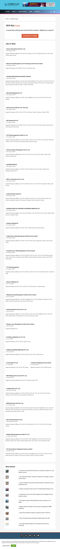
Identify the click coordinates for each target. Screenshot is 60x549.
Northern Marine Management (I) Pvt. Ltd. (18, 150)
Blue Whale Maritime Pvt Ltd (14, 419)
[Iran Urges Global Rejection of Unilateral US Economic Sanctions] (9, 523)
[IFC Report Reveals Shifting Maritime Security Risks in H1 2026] (9, 500)
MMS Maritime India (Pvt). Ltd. (14, 403)
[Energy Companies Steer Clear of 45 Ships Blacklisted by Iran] (9, 489)
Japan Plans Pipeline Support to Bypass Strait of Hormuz (34, 512)
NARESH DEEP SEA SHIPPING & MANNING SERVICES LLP (23, 208)
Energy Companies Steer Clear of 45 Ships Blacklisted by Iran (36, 489)
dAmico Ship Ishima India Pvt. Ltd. (15, 49)
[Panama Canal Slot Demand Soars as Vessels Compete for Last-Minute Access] (9, 470)
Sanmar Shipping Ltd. (12, 282)
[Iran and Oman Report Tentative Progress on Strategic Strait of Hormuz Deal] (9, 476)
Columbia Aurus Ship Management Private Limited (20, 251)
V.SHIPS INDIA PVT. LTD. (13, 388)
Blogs (8, 11)
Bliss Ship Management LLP (14, 93)
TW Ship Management (12, 267)
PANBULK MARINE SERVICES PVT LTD (17, 350)
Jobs (30, 11)
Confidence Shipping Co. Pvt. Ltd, (15, 337)
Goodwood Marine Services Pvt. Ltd (16, 309)
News (13, 11)
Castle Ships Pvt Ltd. (12, 363)
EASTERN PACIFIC (11, 164)
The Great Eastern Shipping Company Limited (19, 449)
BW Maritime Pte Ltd (12, 120)
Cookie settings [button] (6, 545)
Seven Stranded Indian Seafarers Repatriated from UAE (34, 518)
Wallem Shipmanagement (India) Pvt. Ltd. (17, 434)
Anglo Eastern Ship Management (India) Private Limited (22, 236)
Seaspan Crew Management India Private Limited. (20, 324)
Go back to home (30, 36)
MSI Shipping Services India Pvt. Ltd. (16, 375)
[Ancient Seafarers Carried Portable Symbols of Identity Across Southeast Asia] (9, 482)
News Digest (23, 11)
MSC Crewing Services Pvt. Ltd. (15, 179)
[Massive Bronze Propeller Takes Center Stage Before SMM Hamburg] (9, 506)
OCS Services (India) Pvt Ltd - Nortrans (17, 107)
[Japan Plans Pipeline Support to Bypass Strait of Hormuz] (9, 512)
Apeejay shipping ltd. (12, 223)
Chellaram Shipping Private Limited (41, 363)
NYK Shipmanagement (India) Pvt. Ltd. (17, 135)
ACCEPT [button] (13, 545)
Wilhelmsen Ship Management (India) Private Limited (21, 295)
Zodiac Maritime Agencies (13, 194)
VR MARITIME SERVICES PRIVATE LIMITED (18, 76)
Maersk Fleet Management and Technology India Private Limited (24, 63)
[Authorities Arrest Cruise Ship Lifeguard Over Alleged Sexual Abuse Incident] (9, 494)
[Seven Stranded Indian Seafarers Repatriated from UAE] (9, 518)
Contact (37, 11)
